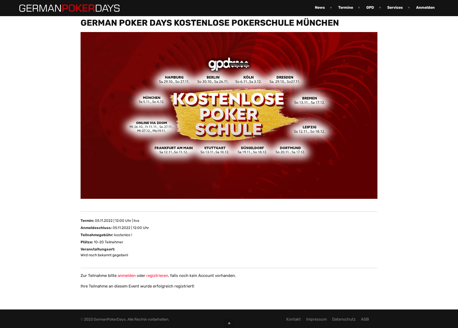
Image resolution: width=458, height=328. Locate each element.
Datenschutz (344, 319)
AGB (365, 319)
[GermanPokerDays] (65, 8)
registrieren (157, 275)
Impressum (316, 319)
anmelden (127, 275)
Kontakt (293, 319)
